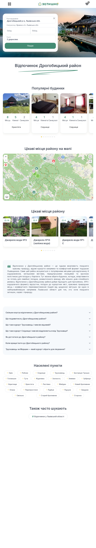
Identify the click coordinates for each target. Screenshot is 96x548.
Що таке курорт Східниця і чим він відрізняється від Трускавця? (37, 331)
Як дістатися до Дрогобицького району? (25, 337)
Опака (12, 390)
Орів (11, 373)
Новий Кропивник (82, 384)
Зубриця (87, 379)
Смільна (20, 395)
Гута (26, 379)
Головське (11, 379)
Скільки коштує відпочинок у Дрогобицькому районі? (32, 312)
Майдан (62, 384)
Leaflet (73, 200)
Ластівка (46, 384)
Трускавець (60, 373)
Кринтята (30, 384)
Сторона (77, 395)
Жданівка (40, 379)
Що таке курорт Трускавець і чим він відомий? (28, 325)
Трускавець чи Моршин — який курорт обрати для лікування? (35, 349)
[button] (54, 18)
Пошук (30, 46)
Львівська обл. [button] (33, 25)
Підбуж (51, 390)
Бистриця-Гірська (81, 373)
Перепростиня (31, 390)
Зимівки (72, 379)
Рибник (25, 373)
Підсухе (67, 390)
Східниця (41, 373)
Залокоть (56, 379)
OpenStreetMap (81, 200)
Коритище (12, 384)
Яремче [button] (19, 25)
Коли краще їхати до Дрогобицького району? (28, 343)
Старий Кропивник (49, 395)
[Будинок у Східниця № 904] (45, 103)
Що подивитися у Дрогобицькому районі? (26, 318)
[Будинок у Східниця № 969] (73, 103)
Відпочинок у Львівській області (49, 416)
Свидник (85, 390)
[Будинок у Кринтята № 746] (16, 103)
